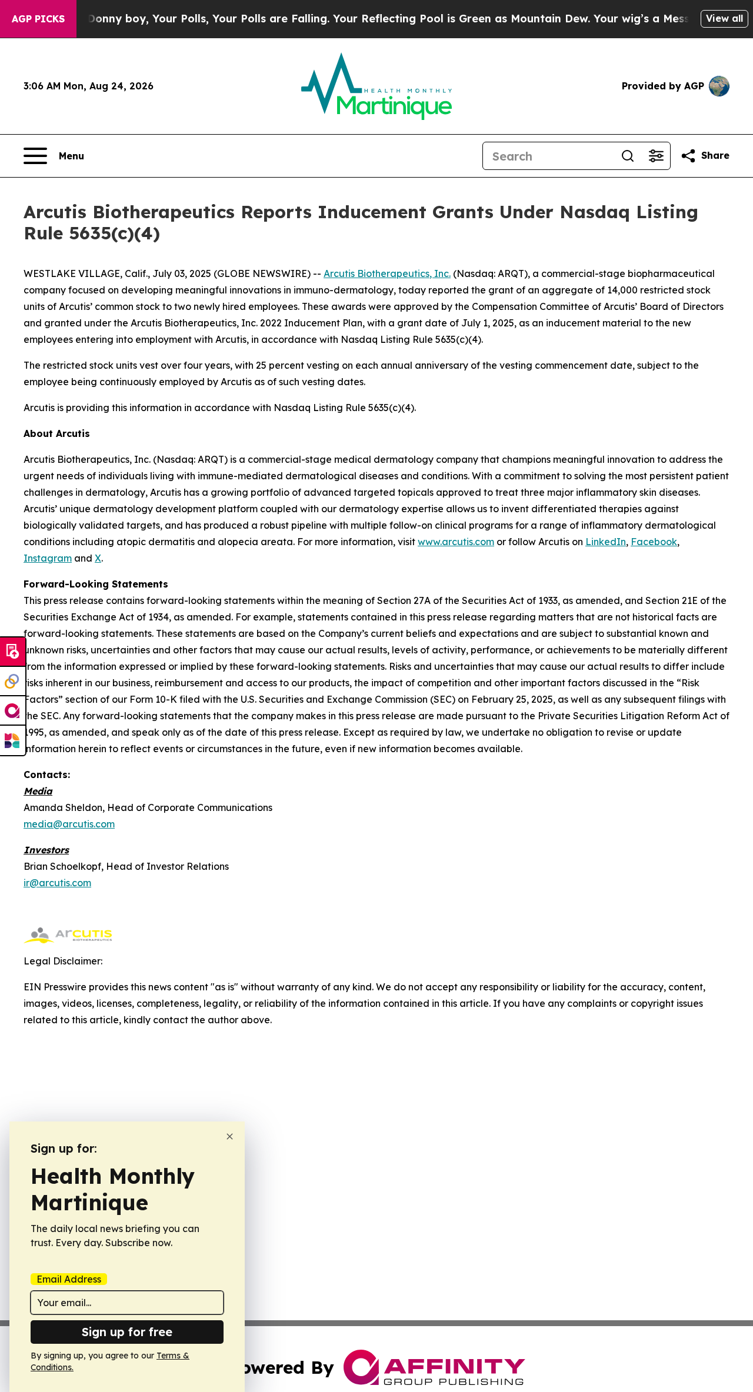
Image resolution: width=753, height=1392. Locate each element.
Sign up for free (127, 1331)
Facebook (654, 542)
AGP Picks (38, 19)
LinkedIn (605, 542)
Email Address (68, 1279)
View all (724, 18)
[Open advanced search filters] (656, 155)
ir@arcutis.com (57, 883)
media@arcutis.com (69, 824)
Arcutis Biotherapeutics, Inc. (387, 273)
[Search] (628, 155)
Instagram (48, 558)
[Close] (229, 1136)
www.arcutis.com (456, 542)
